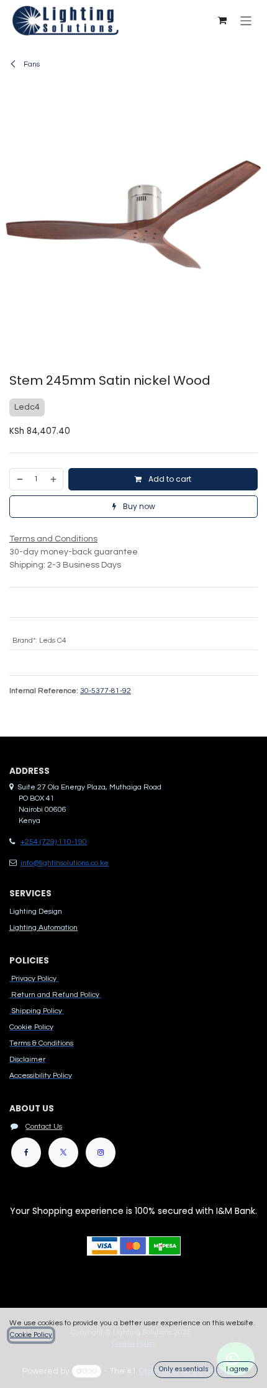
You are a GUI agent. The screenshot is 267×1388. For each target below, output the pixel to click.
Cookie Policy (31, 1335)
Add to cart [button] (169, 479)
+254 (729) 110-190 (53, 842)
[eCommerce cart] (222, 20)
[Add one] (54, 479)
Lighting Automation (43, 928)
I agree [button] (237, 1369)
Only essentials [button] (184, 1369)
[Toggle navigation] (246, 20)
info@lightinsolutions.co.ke (64, 863)
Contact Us (43, 1127)
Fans (31, 64)
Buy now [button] (138, 506)
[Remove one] (19, 479)
